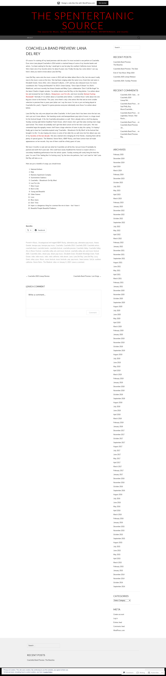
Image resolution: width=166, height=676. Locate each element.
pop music (74, 259)
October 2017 (118, 438)
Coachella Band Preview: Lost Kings (87, 276)
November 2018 (118, 390)
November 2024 (118, 162)
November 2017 (118, 434)
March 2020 (117, 326)
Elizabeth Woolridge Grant (85, 254)
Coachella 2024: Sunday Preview (125, 81)
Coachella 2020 (81, 245)
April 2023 (116, 194)
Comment (93, 313)
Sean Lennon (84, 259)
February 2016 (118, 518)
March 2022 (117, 238)
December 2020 (118, 290)
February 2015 (118, 566)
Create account (118, 614)
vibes (55, 262)
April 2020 (116, 322)
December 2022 (118, 210)
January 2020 (118, 334)
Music (35, 243)
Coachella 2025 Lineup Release (124, 77)
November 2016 (118, 482)
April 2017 (116, 462)
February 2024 (118, 174)
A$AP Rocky (61, 243)
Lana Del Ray (78, 256)
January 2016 (118, 522)
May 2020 (116, 318)
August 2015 (117, 542)
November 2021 (118, 254)
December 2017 (118, 430)
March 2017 (117, 466)
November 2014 (118, 578)
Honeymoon (55, 94)
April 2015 (116, 558)
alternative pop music (85, 243)
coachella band (31, 248)
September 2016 (119, 490)
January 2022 (118, 246)
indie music (40, 256)
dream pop (46, 254)
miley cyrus (35, 259)
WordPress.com (119, 630)
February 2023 (118, 202)
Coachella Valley (82, 248)
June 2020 (117, 314)
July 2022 (116, 226)
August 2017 (117, 446)
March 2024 (117, 170)
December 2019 (118, 338)
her (27, 94)
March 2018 (117, 418)
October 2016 (118, 486)
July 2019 (116, 358)
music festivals (61, 259)
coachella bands (43, 248)
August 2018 (117, 402)
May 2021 (116, 270)
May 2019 (116, 366)
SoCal (92, 259)
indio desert (64, 256)
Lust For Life (65, 94)
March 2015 (117, 562)
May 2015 (116, 554)
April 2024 (116, 166)
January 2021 (118, 286)
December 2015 (118, 526)
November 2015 (118, 530)
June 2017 (117, 454)
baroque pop (36, 245)
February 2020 (118, 330)
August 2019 (117, 354)
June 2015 (117, 550)
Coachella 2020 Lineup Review (37, 276)
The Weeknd (47, 262)
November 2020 (118, 294)
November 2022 (118, 214)
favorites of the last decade (40, 136)
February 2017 (118, 470)
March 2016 (117, 514)
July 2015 (116, 546)
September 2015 (119, 538)
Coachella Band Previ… (128, 104)
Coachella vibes (35, 254)
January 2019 (118, 382)
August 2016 (117, 494)
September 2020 (119, 302)
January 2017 (118, 474)
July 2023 (116, 186)
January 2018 (118, 426)
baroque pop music (48, 245)
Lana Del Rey (88, 256)
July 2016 (116, 498)
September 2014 (119, 586)
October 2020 (118, 298)
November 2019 (118, 342)
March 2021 (117, 278)
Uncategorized (43, 243)
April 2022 (116, 234)
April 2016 (116, 510)
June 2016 (117, 502)
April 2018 (116, 414)
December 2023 (118, 178)
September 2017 (119, 442)
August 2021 (117, 262)
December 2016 (118, 478)
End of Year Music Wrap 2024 (123, 73)
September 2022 (119, 222)
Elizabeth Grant (69, 254)
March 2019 (117, 374)
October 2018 (118, 394)
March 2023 (117, 198)
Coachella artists (93, 245)
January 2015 (118, 570)
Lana (71, 256)
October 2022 (118, 218)
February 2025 (118, 154)
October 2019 (118, 346)
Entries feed (117, 622)
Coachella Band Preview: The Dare (125, 69)
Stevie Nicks (37, 262)
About (30, 37)
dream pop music (57, 254)
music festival (50, 259)
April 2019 (116, 370)
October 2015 (118, 534)
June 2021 (117, 266)
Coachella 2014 (69, 245)
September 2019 (119, 350)
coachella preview (69, 248)
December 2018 (118, 386)
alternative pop (72, 243)
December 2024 (118, 158)
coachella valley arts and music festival (56, 251)
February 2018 (118, 422)
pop (69, 259)
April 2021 (116, 274)
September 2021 (119, 258)
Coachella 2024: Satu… (128, 95)
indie (33, 256)
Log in (115, 618)
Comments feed (119, 626)
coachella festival (56, 248)
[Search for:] (138, 38)
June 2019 (117, 362)
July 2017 (116, 450)
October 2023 (118, 182)
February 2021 (118, 282)
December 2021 (118, 250)
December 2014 (118, 574)
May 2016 (116, 506)
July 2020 (116, 310)
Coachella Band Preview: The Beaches (41, 660)
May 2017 (116, 458)
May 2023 (116, 190)
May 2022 (116, 230)
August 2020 (117, 306)
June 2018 (117, 410)
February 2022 (118, 242)
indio (46, 256)
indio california (54, 256)
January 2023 (118, 206)
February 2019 (118, 378)
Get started (102, 3)
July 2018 (116, 406)
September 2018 (119, 398)
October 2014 (118, 582)
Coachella (59, 245)
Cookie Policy (47, 672)
